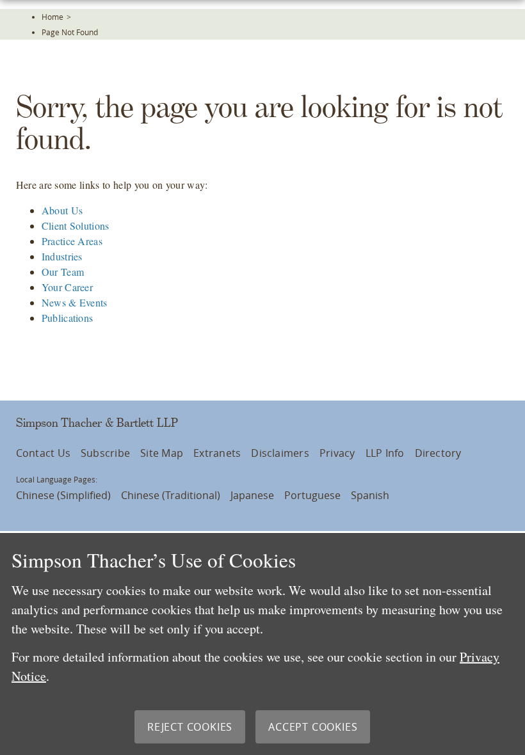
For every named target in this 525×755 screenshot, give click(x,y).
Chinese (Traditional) (170, 495)
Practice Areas (72, 241)
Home (52, 17)
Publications (67, 317)
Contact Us (43, 453)
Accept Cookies (312, 727)
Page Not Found (70, 32)
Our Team (63, 271)
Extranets (217, 453)
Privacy (337, 453)
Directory (438, 453)
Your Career (67, 287)
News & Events (75, 302)
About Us (62, 210)
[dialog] (262, 644)
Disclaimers (280, 453)
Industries (62, 256)
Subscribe (105, 453)
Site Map (161, 453)
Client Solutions (75, 225)
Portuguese (312, 495)
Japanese (252, 495)
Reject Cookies (189, 727)
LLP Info (385, 453)
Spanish (370, 495)
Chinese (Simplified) (63, 495)
